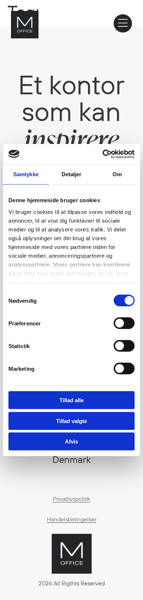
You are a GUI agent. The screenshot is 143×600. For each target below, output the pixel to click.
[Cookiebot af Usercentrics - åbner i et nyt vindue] (103, 154)
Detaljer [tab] (72, 174)
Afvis (71, 441)
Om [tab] (117, 174)
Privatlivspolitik (71, 498)
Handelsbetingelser (71, 519)
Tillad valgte (71, 421)
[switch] (124, 323)
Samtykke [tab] (25, 174)
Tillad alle (71, 400)
